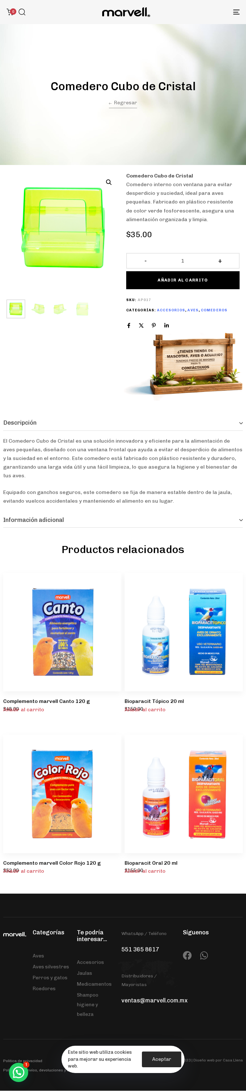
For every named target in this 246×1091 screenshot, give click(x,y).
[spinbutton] (183, 261)
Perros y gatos (50, 978)
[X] (141, 325)
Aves (192, 310)
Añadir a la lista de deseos (109, 585)
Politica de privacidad (22, 1061)
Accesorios (171, 310)
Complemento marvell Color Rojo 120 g (52, 863)
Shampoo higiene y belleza (87, 1004)
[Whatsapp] (204, 955)
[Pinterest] (153, 325)
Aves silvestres (51, 967)
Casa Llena (233, 1060)
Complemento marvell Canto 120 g (46, 701)
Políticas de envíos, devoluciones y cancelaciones (48, 1070)
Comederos (214, 310)
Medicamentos (94, 984)
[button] (21, 11)
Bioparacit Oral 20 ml (151, 863)
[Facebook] (128, 325)
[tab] (123, 423)
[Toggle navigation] (201, 12)
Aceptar (161, 1059)
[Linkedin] (166, 325)
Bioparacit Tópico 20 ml (154, 701)
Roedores (44, 988)
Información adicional (33, 520)
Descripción (20, 422)
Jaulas (84, 973)
